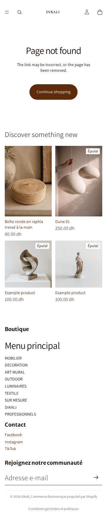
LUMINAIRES (15, 386)
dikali (25, 496)
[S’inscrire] (96, 477)
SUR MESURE (16, 400)
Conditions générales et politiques (53, 508)
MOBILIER (13, 358)
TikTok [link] (10, 448)
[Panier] (99, 12)
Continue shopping (53, 91)
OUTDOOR (14, 379)
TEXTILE (11, 393)
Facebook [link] (13, 434)
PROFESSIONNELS (20, 414)
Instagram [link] (14, 441)
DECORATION (16, 365)
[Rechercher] (19, 12)
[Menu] (7, 12)
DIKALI (11, 407)
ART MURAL (15, 372)
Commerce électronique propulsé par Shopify (64, 496)
